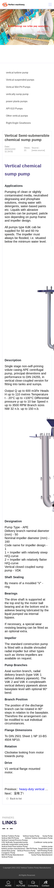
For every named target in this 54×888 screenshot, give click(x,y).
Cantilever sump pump (43, 842)
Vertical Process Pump (26, 851)
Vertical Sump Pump (31, 836)
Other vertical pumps (17, 115)
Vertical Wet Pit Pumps (18, 87)
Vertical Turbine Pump (11, 836)
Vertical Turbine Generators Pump (38, 838)
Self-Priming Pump (44, 851)
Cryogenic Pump (8, 853)
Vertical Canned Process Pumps (15, 840)
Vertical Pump (7, 857)
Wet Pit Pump (31, 849)
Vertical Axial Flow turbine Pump (15, 846)
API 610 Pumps (14, 108)
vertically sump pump (17, 94)
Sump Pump (47, 836)
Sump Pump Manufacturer (41, 855)
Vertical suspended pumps (20, 80)
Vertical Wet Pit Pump (10, 838)
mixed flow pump (8, 851)
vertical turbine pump (17, 72)
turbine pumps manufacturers (13, 849)
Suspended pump (45, 849)
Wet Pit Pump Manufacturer (13, 855)
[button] (1, 38)
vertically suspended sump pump (15, 844)
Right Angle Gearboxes (18, 123)
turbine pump (47, 846)
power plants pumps (16, 101)
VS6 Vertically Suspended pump (15, 842)
